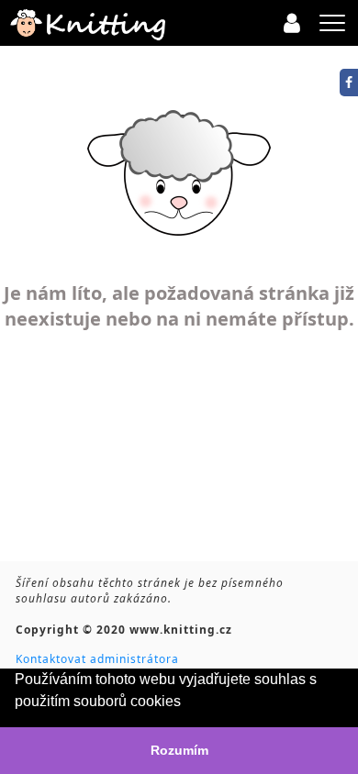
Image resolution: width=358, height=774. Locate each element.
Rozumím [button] (179, 750)
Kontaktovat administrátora (97, 659)
